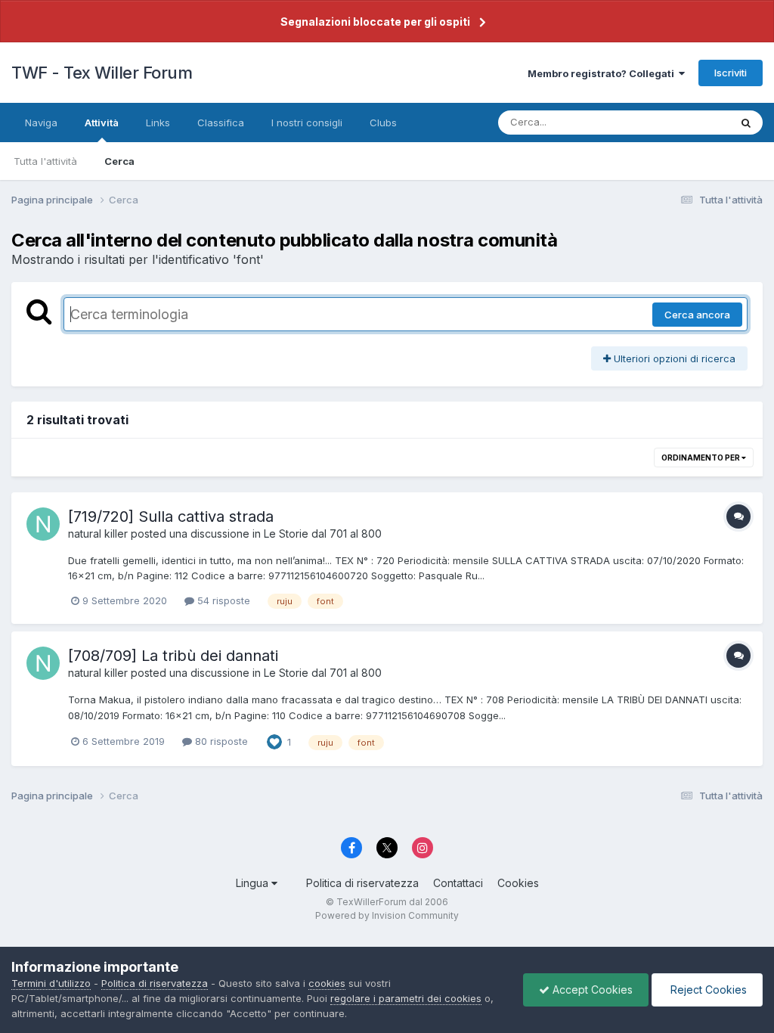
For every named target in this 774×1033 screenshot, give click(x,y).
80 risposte (220, 741)
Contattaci (458, 882)
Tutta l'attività (45, 161)
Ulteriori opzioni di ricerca (673, 358)
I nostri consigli (306, 122)
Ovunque (688, 122)
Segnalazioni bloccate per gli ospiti (375, 21)
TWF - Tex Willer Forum (101, 72)
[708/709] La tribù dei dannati (173, 656)
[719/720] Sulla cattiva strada (171, 516)
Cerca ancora (697, 315)
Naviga (41, 122)
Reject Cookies (707, 989)
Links (158, 122)
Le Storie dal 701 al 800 (323, 533)
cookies (326, 983)
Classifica (220, 122)
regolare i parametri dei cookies (405, 998)
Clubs (383, 122)
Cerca (119, 161)
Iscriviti (730, 73)
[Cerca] (746, 122)
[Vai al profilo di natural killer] (43, 524)
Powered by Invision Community (387, 915)
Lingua (253, 882)
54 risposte (222, 600)
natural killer (98, 533)
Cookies (518, 882)
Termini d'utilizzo (51, 983)
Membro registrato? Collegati (603, 73)
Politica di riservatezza (362, 882)
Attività (102, 122)
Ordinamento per (701, 457)
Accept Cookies (591, 989)
